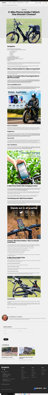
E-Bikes (27, 69)
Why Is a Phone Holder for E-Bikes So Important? (14, 48)
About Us (22, 369)
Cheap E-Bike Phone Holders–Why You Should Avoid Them (15, 58)
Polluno (15, 195)
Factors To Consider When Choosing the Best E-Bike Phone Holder (16, 49)
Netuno (18, 195)
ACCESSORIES (14, 2)
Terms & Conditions (23, 372)
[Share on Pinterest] (14, 307)
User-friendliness (12, 56)
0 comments (29, 16)
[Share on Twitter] (12, 307)
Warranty (22, 373)
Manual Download (34, 373)
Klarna (42, 372)
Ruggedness (11, 53)
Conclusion (8, 60)
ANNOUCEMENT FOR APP (20, 2)
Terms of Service (23, 328)
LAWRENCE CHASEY (24, 9)
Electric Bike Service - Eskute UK (7, 357)
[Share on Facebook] (10, 307)
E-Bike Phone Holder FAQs (11, 59)
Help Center (33, 372)
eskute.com (8, 375)
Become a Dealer (34, 377)
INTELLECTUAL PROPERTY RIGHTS (25, 377)
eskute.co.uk (9, 374)
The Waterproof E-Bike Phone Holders (12, 57)
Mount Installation (12, 52)
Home (3, 5)
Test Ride (33, 369)
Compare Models (44, 369)
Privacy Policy (18, 328)
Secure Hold (11, 54)
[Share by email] (15, 307)
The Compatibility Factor (13, 51)
